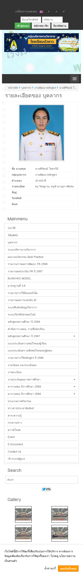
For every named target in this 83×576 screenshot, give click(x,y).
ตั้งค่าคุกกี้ (50, 568)
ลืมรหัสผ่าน (59, 26)
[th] (41, 11)
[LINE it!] (49, 4)
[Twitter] (41, 4)
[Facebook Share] (34, 4)
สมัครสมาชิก (41, 26)
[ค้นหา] (73, 480)
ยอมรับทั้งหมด (68, 568)
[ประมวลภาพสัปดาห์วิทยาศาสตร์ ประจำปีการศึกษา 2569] (23, 514)
